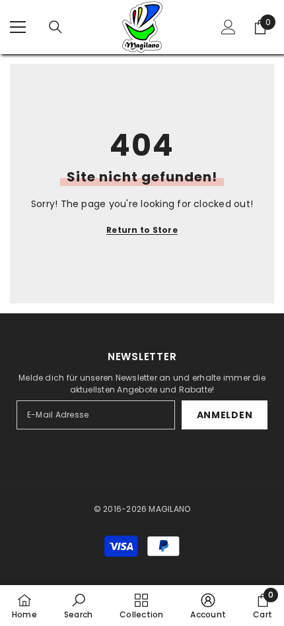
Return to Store (142, 229)
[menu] (18, 27)
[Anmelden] (228, 27)
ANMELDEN (225, 415)
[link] (78, 605)
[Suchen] (55, 27)
